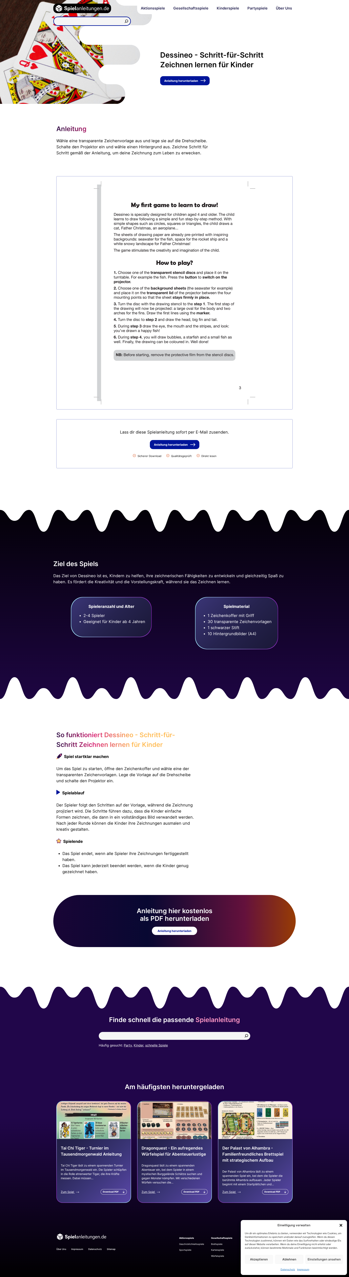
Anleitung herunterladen (181, 80)
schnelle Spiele (156, 1045)
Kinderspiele (228, 8)
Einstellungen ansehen (324, 1259)
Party (128, 1045)
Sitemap (111, 1249)
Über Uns (284, 8)
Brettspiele (216, 1244)
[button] (341, 1225)
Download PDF (111, 1191)
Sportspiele (185, 1250)
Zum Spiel (68, 1192)
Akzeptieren (259, 1259)
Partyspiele (257, 8)
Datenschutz (288, 1269)
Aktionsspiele (153, 8)
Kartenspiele (217, 1250)
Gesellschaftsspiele (190, 8)
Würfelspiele (217, 1256)
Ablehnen (289, 1259)
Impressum (303, 1269)
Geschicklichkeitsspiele (191, 1244)
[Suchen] (126, 21)
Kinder (138, 1045)
